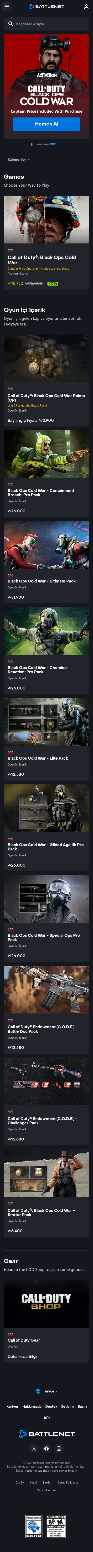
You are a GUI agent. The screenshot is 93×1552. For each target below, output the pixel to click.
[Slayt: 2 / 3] (46, 144)
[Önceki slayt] (8, 84)
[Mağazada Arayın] (11, 24)
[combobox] (48, 24)
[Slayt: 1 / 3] (39, 144)
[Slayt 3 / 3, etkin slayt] (53, 144)
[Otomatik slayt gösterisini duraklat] (32, 144)
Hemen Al (46, 124)
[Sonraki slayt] (84, 84)
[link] (46, 1321)
